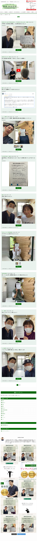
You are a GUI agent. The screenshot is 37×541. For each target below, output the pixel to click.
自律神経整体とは (5, 425)
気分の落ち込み (21, 22)
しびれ (3, 348)
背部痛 (9, 232)
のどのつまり (6, 232)
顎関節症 (3, 413)
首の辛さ (5, 22)
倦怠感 (12, 22)
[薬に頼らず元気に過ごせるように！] (9, 506)
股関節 (3, 273)
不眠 (5, 156)
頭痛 (2, 22)
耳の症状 (3, 156)
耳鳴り (3, 411)
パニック (3, 116)
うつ (3, 419)
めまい (3, 415)
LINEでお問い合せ (19, 392)
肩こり (25, 22)
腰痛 (27, 22)
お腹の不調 (8, 22)
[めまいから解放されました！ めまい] (27, 453)
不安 (17, 22)
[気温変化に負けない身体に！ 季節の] (27, 488)
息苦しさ (3, 402)
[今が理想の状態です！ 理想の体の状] (27, 524)
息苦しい (14, 22)
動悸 (3, 406)
